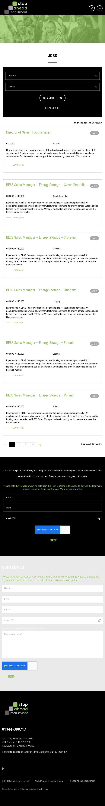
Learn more (18, 165)
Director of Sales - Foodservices (28, 132)
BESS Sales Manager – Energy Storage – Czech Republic (45, 185)
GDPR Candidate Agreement (15, 781)
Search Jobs (52, 98)
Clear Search (52, 107)
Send (53, 540)
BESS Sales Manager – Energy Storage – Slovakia (41, 237)
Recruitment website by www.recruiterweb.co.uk (25, 789)
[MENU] (99, 8)
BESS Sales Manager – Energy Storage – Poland (40, 395)
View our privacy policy (71, 489)
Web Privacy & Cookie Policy (49, 781)
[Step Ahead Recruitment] (15, 7)
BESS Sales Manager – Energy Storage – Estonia (40, 343)
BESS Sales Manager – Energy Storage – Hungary (41, 290)
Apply (94, 133)
